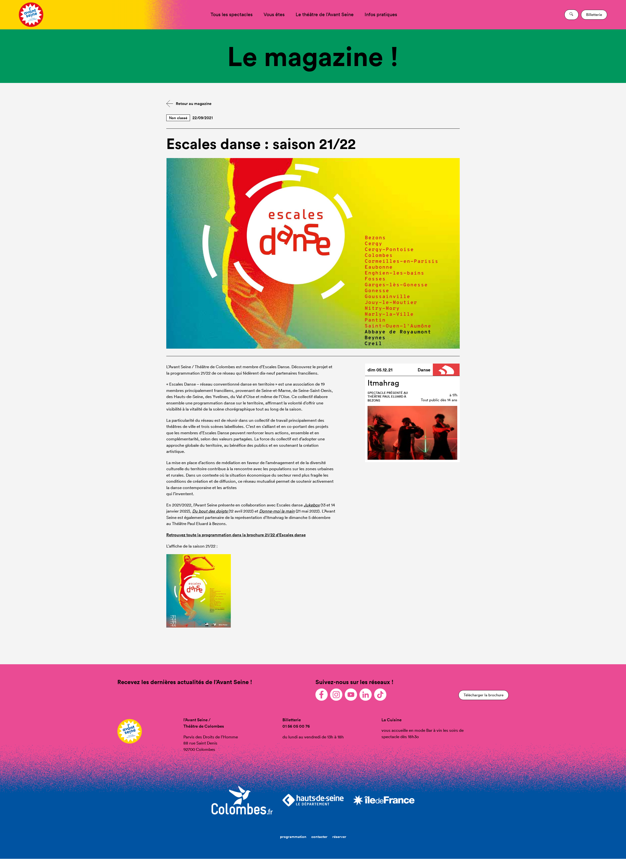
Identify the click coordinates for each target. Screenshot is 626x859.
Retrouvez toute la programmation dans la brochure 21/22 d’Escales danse (236, 535)
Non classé (178, 117)
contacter (319, 836)
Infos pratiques (381, 14)
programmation (293, 836)
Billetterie (594, 14)
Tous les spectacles (232, 14)
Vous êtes (274, 14)
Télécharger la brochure (483, 695)
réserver (339, 836)
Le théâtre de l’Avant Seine (325, 14)
